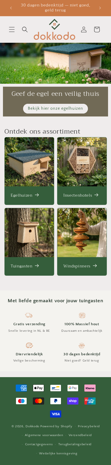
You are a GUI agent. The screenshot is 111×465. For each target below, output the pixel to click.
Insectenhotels (77, 195)
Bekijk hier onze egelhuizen (55, 108)
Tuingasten (22, 266)
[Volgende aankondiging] (100, 7)
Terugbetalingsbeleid (74, 444)
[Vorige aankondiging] (10, 7)
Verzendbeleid (80, 435)
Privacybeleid (88, 426)
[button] (11, 29)
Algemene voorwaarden (44, 435)
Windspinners (77, 266)
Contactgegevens (39, 444)
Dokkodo (32, 426)
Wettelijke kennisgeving (58, 453)
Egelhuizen (22, 195)
